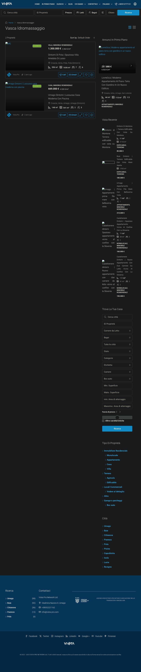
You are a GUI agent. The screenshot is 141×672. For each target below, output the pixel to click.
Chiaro (111, 12)
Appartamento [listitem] (113, 450)
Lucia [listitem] (106, 553)
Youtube (98, 627)
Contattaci (93, 4)
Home (37, 4)
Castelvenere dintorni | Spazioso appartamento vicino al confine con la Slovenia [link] (124, 215)
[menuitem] (122, 4)
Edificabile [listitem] (111, 473)
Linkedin (72, 627)
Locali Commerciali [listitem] (113, 477)
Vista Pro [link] (16, 75)
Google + (86, 627)
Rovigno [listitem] (108, 557)
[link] (25, 56)
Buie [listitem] (106, 521)
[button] (129, 27)
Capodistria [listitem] (109, 544)
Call (64, 75)
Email (74, 75)
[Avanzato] (102, 13)
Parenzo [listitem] (108, 530)
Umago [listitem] (107, 517)
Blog (70, 4)
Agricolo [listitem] (111, 468)
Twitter (46, 627)
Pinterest (112, 627)
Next (131, 62)
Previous (103, 62)
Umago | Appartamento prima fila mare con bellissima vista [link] (124, 180)
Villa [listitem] (109, 459)
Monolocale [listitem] (112, 446)
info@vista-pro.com (50, 603)
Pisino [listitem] (107, 539)
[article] (117, 74)
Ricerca (128, 12)
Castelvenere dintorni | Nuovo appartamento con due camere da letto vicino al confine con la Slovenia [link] (124, 256)
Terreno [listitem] (107, 464)
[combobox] (86, 38)
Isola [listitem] (106, 548)
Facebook (33, 627)
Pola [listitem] (106, 535)
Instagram (59, 627)
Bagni (94, 12)
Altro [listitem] (106, 487)
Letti (81, 12)
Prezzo (68, 12)
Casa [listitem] (109, 455)
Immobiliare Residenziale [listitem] (115, 441)
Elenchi (60, 4)
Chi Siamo (79, 4)
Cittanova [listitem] (108, 526)
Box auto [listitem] (111, 496)
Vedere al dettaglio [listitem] (115, 482)
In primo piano (48, 4)
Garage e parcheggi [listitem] (113, 491)
